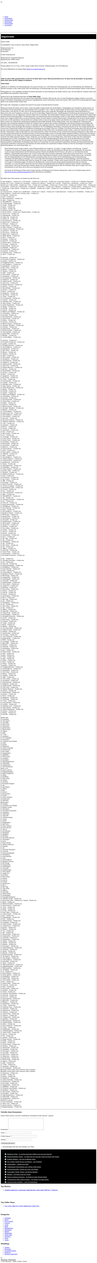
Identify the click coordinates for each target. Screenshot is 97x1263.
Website (3, 1139)
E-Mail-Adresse (6, 1136)
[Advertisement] (35, 9)
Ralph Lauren (18, 1190)
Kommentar (4, 1129)
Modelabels (8, 1230)
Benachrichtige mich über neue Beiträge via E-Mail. (18, 1147)
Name (3, 1133)
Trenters (7, 1247)
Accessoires (8, 25)
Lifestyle (7, 1223)
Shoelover (8, 1252)
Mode (6, 1226)
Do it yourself (9, 1221)
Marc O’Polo (51, 1190)
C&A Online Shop (20, 1206)
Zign (56, 1190)
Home (6, 16)
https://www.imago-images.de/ (36, 69)
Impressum (4, 1259)
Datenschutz (12, 1259)
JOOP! (45, 1190)
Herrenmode (8, 22)
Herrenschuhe (9, 23)
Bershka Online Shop (32, 1206)
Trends (7, 1240)
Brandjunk (8, 1249)
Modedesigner (9, 1228)
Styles (6, 1238)
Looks (6, 1225)
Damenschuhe (9, 20)
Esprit (41, 1190)
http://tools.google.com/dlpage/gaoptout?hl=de (19, 172)
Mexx (31, 1190)
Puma (23, 1190)
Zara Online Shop (10, 1206)
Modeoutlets (8, 1233)
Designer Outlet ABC (11, 1254)
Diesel (6, 1190)
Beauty (7, 1219)
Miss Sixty (36, 1190)
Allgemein (8, 1218)
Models (7, 1231)
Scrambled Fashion (10, 1251)
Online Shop (8, 1235)
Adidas (27, 1190)
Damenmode (8, 18)
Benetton (11, 1190)
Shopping (7, 1236)
